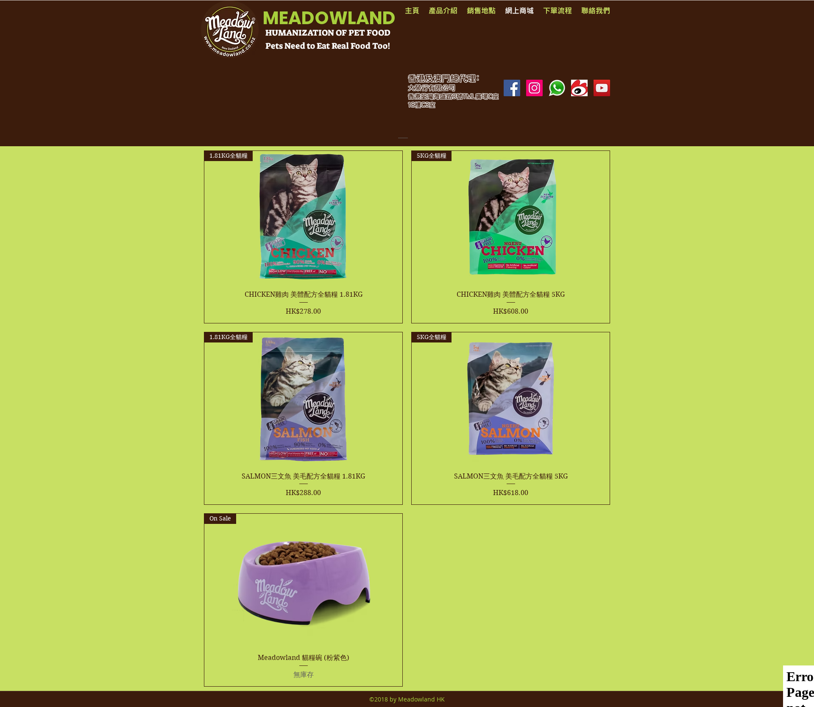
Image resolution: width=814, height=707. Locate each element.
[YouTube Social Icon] (602, 88)
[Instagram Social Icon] (534, 88)
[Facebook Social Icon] (512, 88)
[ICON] (579, 88)
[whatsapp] (557, 88)
